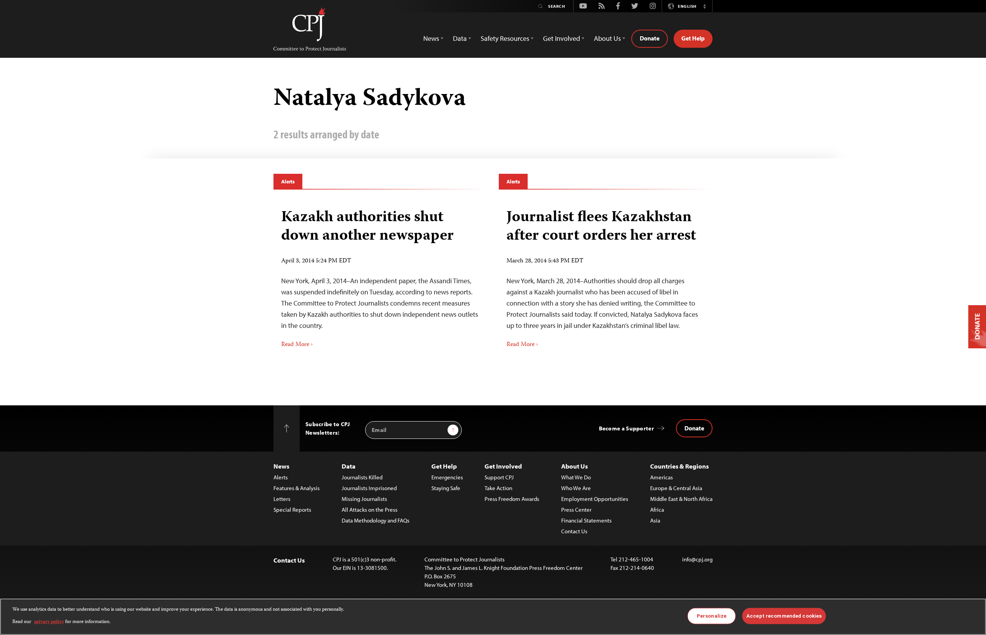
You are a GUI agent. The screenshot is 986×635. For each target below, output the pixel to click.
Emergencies (447, 477)
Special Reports (292, 509)
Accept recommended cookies (784, 616)
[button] (704, 6)
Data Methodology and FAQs (375, 520)
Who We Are (576, 488)
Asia (655, 520)
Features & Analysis (296, 488)
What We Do (576, 477)
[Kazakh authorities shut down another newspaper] (380, 276)
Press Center (576, 509)
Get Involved (503, 466)
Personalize (711, 616)
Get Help (693, 38)
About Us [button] (607, 38)
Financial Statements (586, 520)
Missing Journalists (364, 498)
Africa (657, 509)
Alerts (288, 181)
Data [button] (460, 38)
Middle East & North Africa (681, 498)
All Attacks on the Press (369, 509)
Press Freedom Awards (512, 498)
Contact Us (574, 531)
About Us (574, 466)
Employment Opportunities (594, 498)
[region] (493, 616)
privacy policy (49, 622)
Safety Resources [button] (505, 38)
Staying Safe (445, 488)
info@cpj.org (697, 559)
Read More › (297, 345)
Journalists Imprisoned (369, 488)
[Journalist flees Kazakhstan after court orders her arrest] (606, 276)
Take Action (498, 488)
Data (348, 466)
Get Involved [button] (561, 38)
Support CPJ (499, 477)
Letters (281, 498)
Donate (649, 38)
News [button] (431, 38)
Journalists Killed (362, 477)
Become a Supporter (626, 428)
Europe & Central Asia (676, 488)
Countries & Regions (679, 466)
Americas (661, 477)
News (281, 466)
